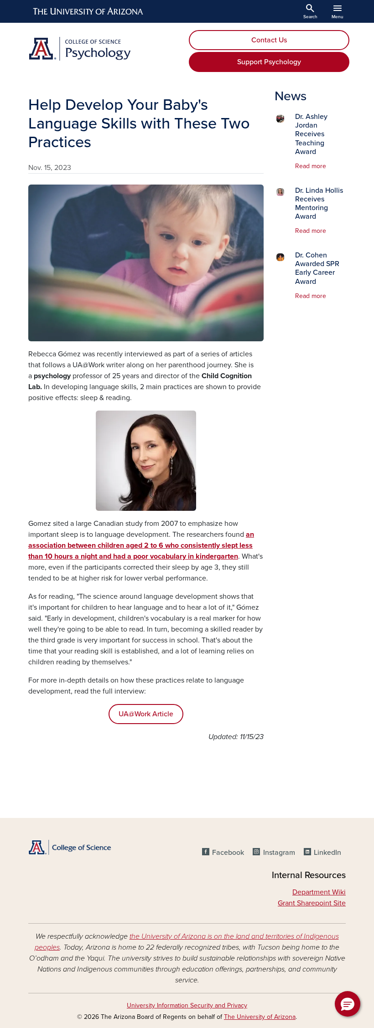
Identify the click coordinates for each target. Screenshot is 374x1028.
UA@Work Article (146, 714)
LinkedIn (327, 852)
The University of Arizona (260, 1017)
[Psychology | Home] (105, 49)
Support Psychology (269, 62)
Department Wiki (319, 892)
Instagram (279, 852)
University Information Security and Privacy (187, 1005)
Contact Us (269, 40)
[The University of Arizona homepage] (88, 11)
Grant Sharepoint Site (312, 903)
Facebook (228, 852)
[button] (347, 1004)
